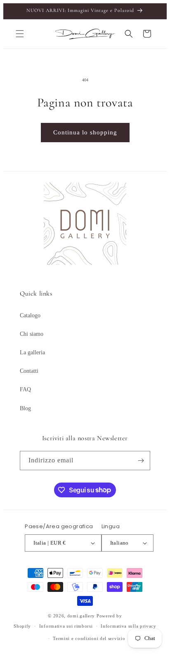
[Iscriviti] (141, 460)
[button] (20, 34)
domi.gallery (81, 615)
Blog (25, 408)
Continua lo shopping (85, 132)
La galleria (32, 352)
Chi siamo (31, 334)
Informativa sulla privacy (128, 626)
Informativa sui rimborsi (66, 626)
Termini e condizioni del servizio (89, 638)
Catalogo (30, 315)
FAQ (25, 389)
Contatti (29, 371)
